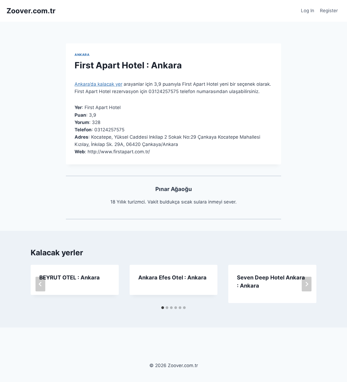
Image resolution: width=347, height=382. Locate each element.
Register (329, 10)
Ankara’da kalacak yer (98, 84)
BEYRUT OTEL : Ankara (69, 277)
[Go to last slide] (40, 284)
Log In (307, 10)
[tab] (162, 307)
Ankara (82, 55)
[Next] (306, 284)
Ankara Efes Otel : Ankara (172, 277)
